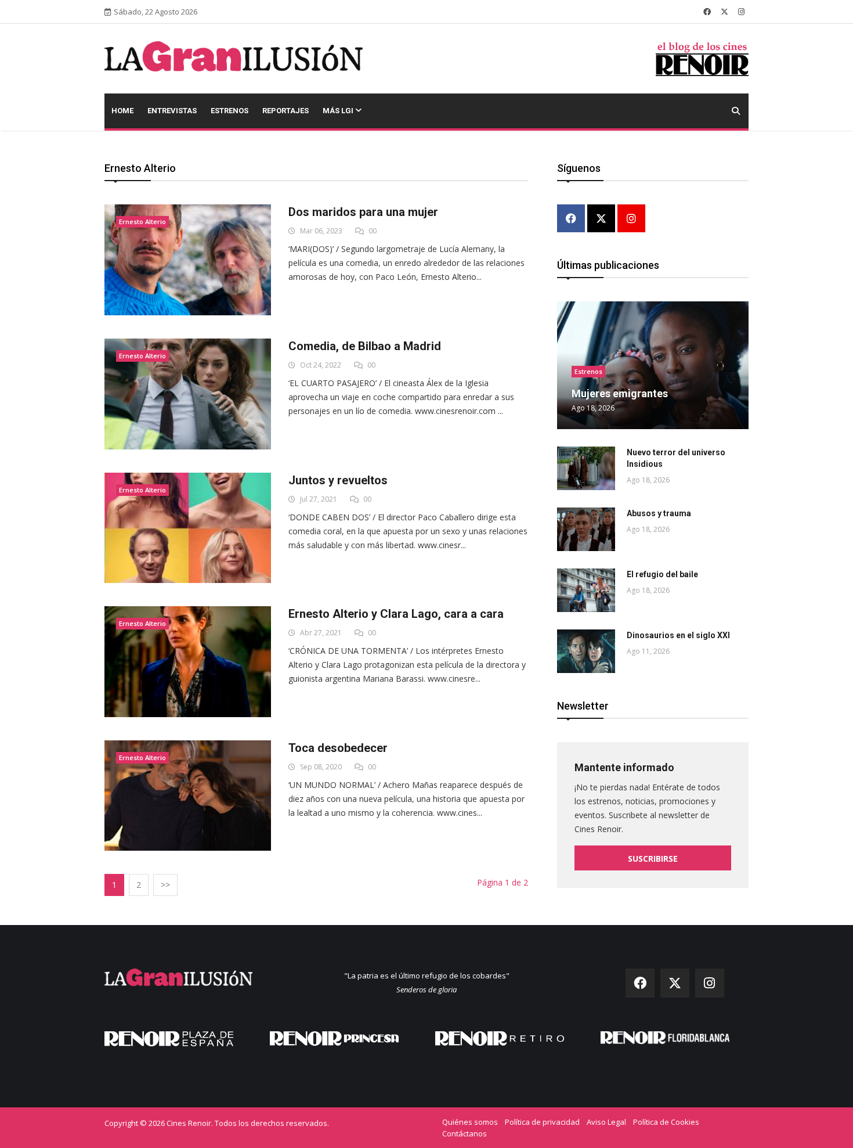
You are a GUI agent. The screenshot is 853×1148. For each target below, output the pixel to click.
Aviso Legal (606, 1122)
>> (165, 884)
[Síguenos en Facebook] (707, 11)
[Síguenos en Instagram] (741, 11)
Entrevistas (172, 110)
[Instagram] (631, 219)
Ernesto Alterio (142, 221)
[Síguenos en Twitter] (724, 11)
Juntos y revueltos (338, 480)
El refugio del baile (662, 574)
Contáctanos (464, 1133)
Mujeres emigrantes (620, 393)
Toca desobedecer (338, 748)
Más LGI (339, 110)
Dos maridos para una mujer (363, 212)
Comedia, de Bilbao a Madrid (364, 346)
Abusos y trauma (659, 513)
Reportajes (285, 110)
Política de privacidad (542, 1122)
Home (122, 110)
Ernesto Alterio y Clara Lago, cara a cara (396, 614)
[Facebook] (571, 219)
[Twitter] (601, 219)
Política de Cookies (666, 1122)
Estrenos (229, 110)
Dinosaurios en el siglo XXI (678, 635)
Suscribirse (653, 858)
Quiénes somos (470, 1122)
